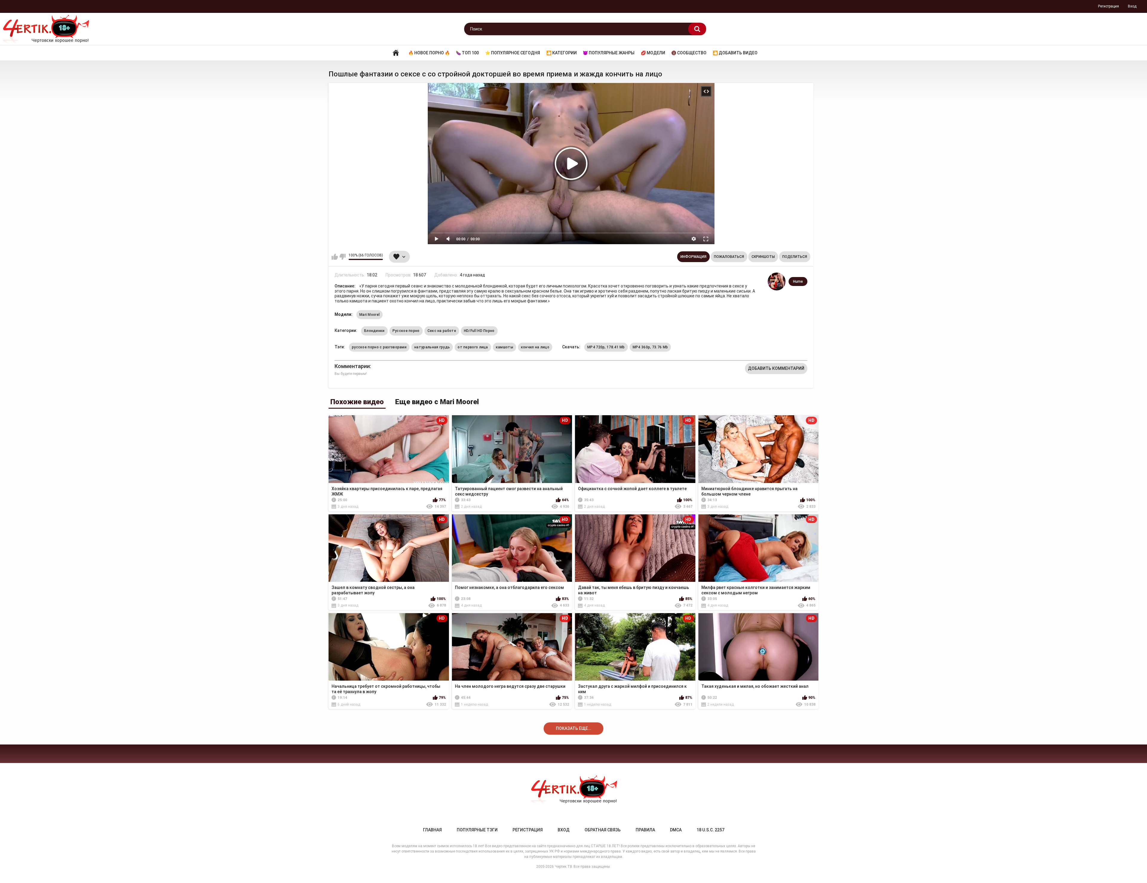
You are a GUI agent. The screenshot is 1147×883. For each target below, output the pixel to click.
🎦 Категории (561, 52)
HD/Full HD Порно (479, 331)
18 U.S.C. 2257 (710, 829)
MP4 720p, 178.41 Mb (606, 347)
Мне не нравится (342, 257)
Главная (395, 53)
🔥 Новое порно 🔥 (429, 52)
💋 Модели (653, 52)
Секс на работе (441, 331)
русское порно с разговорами (379, 347)
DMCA (676, 829)
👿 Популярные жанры (608, 52)
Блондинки (374, 331)
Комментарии (352, 366)
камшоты (504, 347)
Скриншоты (763, 257)
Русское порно (406, 331)
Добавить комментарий (776, 368)
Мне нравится (335, 257)
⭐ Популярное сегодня (512, 52)
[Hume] (777, 281)
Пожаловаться (729, 257)
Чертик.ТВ (563, 866)
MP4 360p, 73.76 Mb (650, 347)
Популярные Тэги (477, 829)
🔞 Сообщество (688, 52)
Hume (798, 281)
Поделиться (794, 257)
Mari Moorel (369, 315)
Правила (645, 829)
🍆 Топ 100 (467, 52)
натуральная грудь (432, 347)
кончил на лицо (535, 347)
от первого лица (473, 347)
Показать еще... (573, 728)
